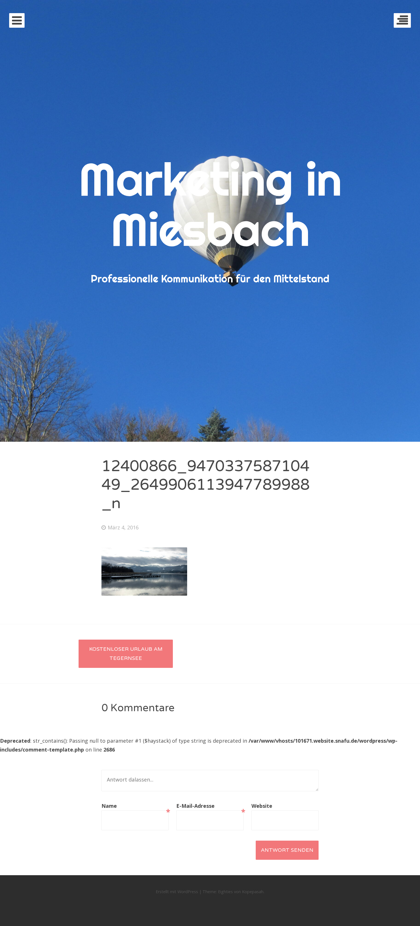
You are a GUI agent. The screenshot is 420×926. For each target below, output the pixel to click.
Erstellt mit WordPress (177, 891)
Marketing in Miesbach (210, 204)
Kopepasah (252, 891)
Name (135, 806)
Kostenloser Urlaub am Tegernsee (126, 653)
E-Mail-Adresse (209, 806)
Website (261, 805)
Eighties (225, 891)
